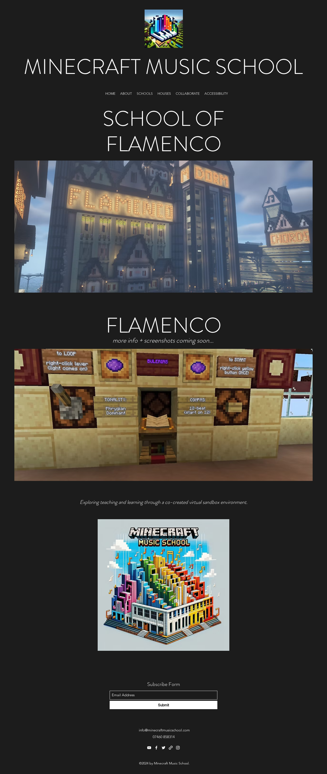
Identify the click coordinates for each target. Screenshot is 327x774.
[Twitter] (163, 747)
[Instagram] (177, 747)
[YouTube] (149, 747)
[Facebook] (156, 747)
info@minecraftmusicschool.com (164, 730)
